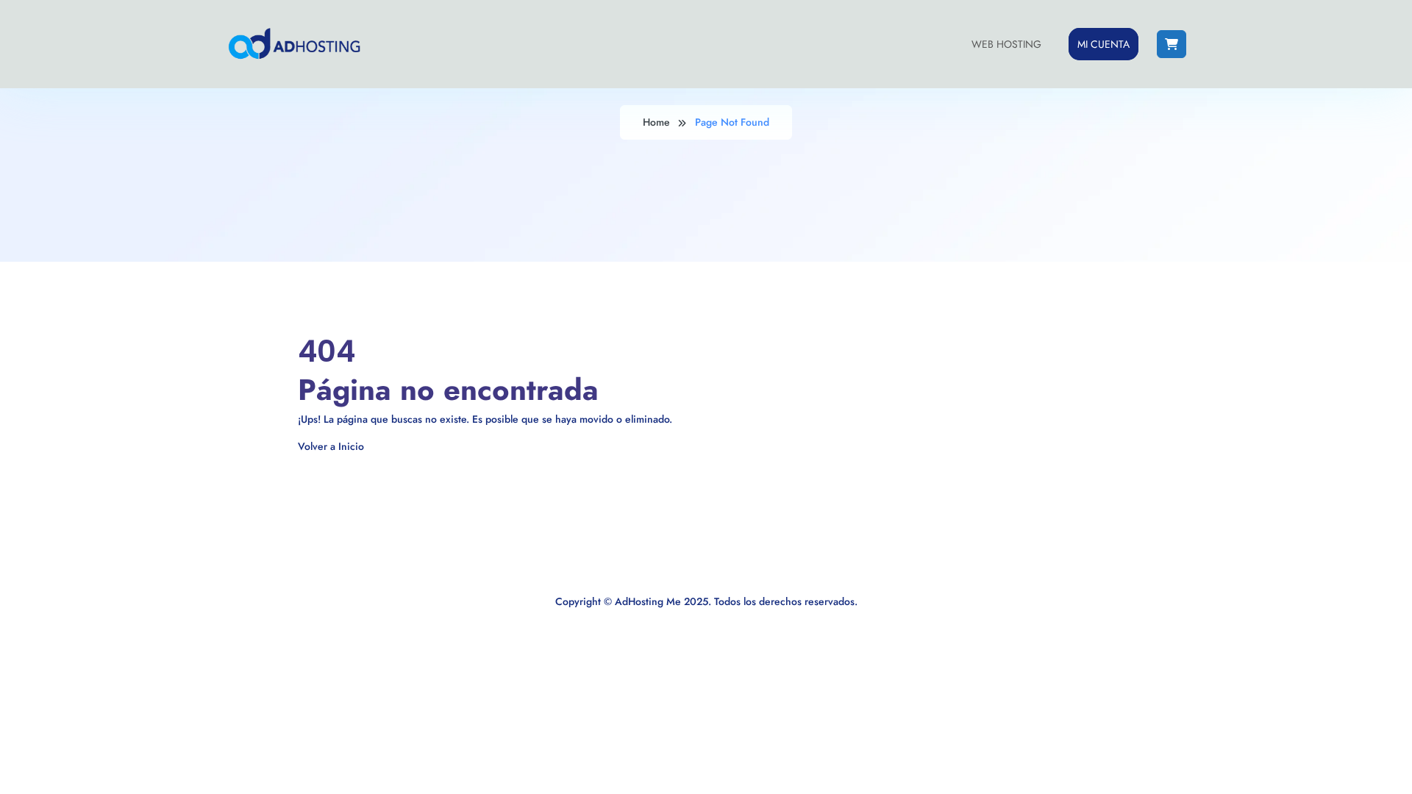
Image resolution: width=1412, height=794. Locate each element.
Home (656, 122)
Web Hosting (1006, 44)
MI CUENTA (1103, 44)
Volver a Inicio (331, 446)
